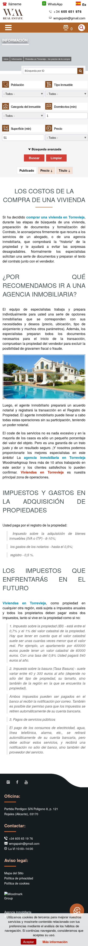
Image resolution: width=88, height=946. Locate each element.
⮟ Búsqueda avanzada (44, 149)
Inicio (6, 59)
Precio (45, 170)
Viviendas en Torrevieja (42, 472)
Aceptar (28, 941)
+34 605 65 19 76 (21, 838)
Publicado (26, 170)
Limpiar (56, 158)
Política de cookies (16, 883)
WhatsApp (55, 4)
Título (63, 170)
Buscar (34, 158)
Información (17, 59)
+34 (68, 11)
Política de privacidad (18, 878)
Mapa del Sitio (13, 873)
